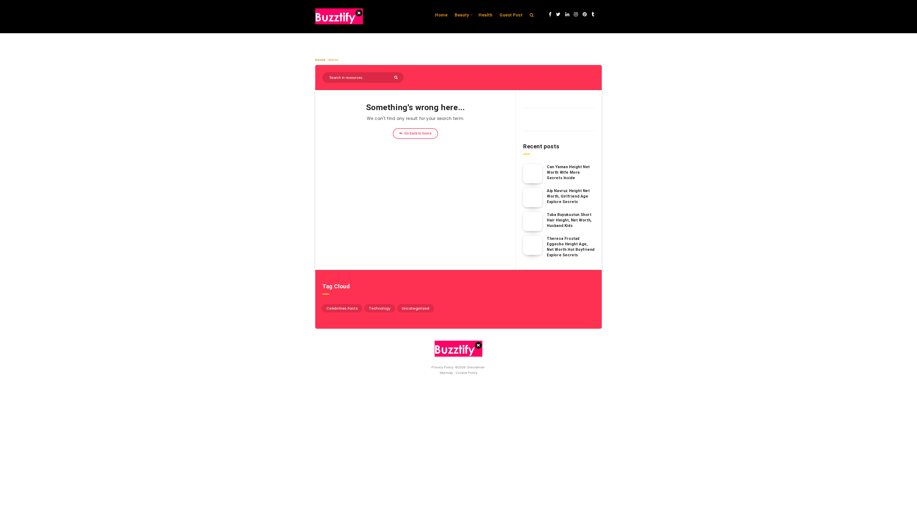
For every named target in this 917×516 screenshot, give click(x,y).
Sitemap (447, 373)
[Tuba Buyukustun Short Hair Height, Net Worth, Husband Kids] (532, 221)
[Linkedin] (567, 14)
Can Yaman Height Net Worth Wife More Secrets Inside (568, 172)
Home (441, 14)
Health (485, 14)
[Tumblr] (593, 14)
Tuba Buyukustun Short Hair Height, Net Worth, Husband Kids (569, 220)
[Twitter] (558, 14)
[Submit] (396, 77)
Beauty (462, 14)
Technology (379, 308)
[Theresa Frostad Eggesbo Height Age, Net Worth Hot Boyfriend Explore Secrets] (532, 245)
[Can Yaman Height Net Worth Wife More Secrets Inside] (532, 173)
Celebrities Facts (342, 308)
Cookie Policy (467, 373)
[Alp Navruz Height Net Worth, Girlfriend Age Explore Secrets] (532, 197)
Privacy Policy (442, 367)
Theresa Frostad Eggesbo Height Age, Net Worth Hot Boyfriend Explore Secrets (571, 247)
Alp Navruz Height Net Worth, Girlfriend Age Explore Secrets (568, 196)
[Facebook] (550, 14)
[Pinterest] (585, 14)
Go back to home (417, 133)
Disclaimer (476, 367)
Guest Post (511, 14)
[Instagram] (576, 14)
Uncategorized (415, 308)
